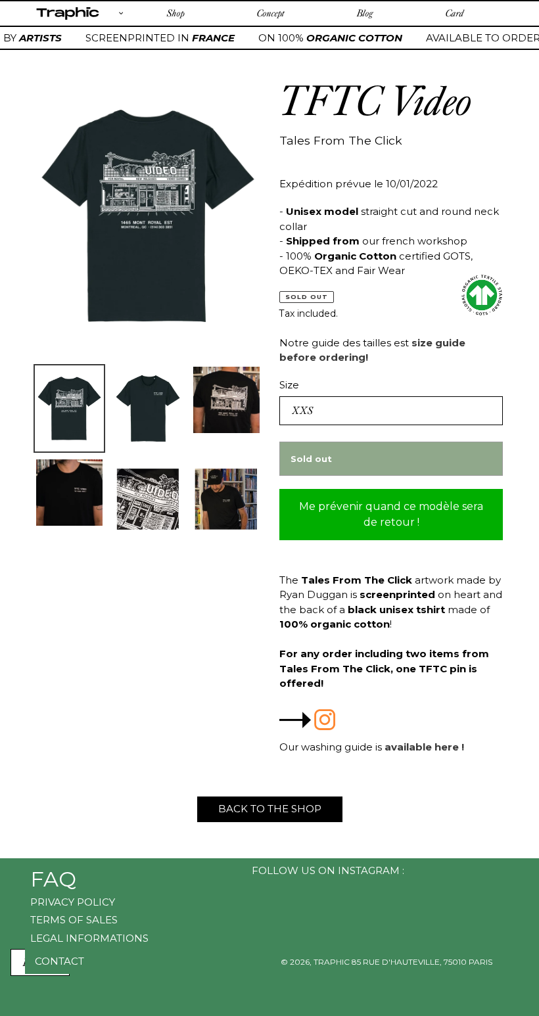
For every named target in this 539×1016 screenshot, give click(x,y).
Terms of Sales (74, 919)
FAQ (53, 879)
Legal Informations (89, 938)
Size (289, 385)
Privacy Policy (72, 902)
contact (59, 961)
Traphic (67, 19)
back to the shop (269, 808)
